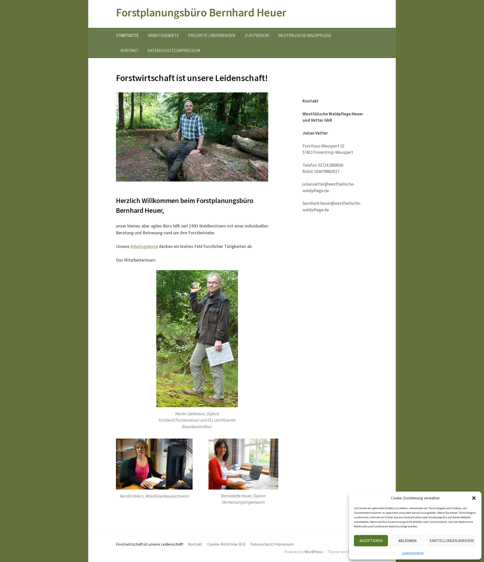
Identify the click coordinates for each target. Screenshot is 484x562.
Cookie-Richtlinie (413, 553)
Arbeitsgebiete (163, 35)
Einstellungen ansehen (452, 540)
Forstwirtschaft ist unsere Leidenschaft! (149, 544)
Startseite (127, 35)
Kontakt (129, 50)
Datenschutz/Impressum (173, 50)
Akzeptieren (370, 540)
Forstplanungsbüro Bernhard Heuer (201, 12)
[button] (473, 498)
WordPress (314, 551)
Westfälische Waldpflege (304, 35)
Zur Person (257, 35)
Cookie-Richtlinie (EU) (226, 544)
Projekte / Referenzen (211, 35)
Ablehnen (407, 540)
